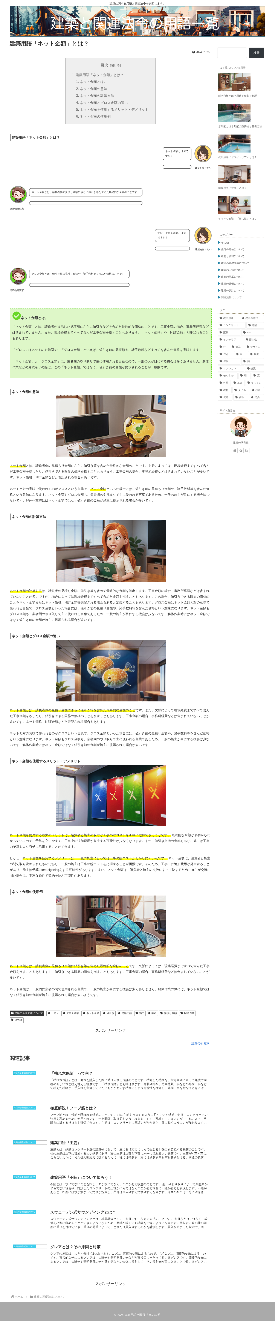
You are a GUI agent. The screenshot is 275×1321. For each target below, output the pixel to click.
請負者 (18, 1019)
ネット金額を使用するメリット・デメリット (114, 109)
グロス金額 (72, 1013)
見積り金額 (170, 1013)
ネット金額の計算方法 (97, 95)
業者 (154, 1013)
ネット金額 (92, 1013)
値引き (110, 1013)
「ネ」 (55, 1013)
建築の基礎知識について (29, 1013)
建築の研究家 (241, 442)
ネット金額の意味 (93, 89)
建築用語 (127, 1013)
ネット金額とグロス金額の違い (104, 103)
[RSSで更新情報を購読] (246, 450)
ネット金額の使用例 (95, 116)
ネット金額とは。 (93, 82)
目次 (104, 65)
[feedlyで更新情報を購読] (241, 450)
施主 (141, 1013)
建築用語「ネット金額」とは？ (100, 75)
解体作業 (189, 1013)
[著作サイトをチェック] (235, 450)
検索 (257, 52)
